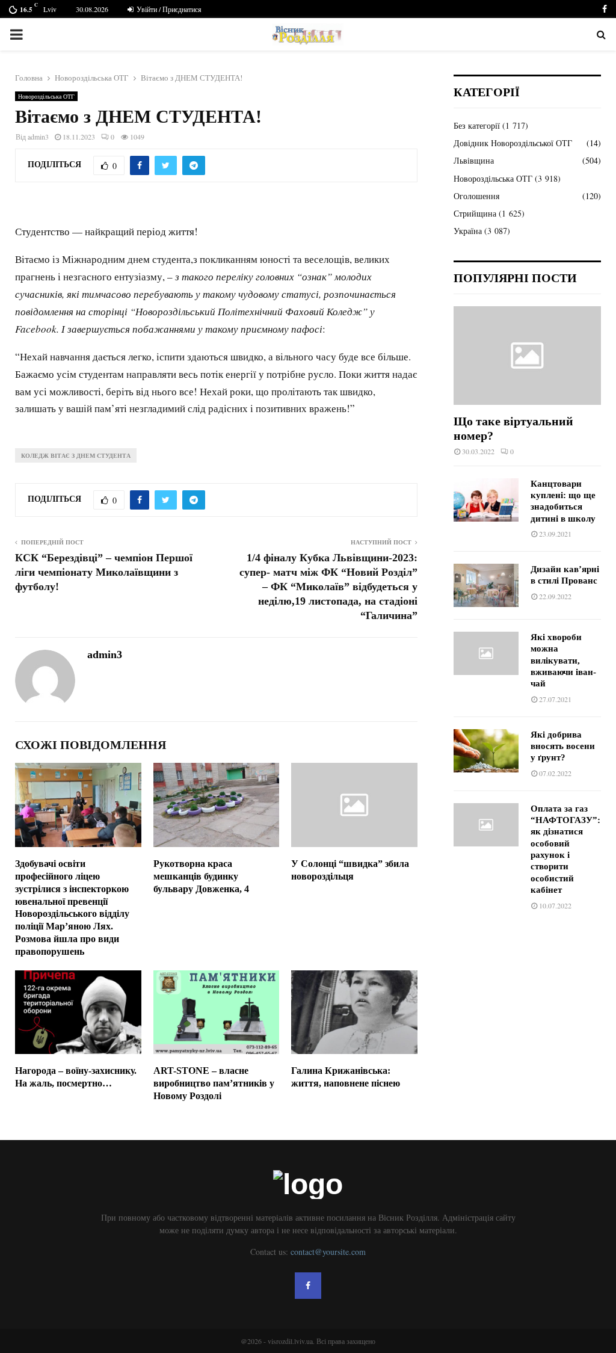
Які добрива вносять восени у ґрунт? (563, 746)
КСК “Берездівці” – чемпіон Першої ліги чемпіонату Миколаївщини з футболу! (103, 572)
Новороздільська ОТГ (46, 96)
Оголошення (476, 196)
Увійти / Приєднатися (168, 9)
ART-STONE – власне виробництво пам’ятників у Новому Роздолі (213, 1083)
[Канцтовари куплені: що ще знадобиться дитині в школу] (486, 500)
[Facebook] (308, 1285)
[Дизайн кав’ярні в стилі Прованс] (486, 585)
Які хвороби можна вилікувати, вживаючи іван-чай (563, 660)
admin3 (38, 136)
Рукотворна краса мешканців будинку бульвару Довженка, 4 (201, 876)
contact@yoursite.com (328, 1251)
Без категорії (477, 125)
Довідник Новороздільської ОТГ (513, 143)
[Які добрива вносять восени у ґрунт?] (486, 750)
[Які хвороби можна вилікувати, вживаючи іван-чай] (486, 653)
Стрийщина (475, 213)
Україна (468, 230)
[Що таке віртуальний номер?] (527, 355)
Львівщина (474, 160)
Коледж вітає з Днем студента (76, 455)
